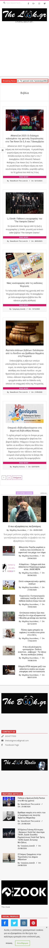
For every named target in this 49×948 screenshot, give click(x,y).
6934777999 (10, 736)
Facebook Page (12, 745)
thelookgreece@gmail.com (17, 740)
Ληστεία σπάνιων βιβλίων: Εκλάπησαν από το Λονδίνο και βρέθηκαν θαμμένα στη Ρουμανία (25, 353)
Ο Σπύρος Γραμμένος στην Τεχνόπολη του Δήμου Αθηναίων (29, 856)
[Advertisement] (24, 50)
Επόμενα (17, 477)
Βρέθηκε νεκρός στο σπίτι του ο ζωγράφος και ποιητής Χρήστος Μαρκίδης (31, 815)
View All (43, 493)
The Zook (5, 907)
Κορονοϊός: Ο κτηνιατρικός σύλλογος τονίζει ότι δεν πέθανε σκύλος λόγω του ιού (32, 598)
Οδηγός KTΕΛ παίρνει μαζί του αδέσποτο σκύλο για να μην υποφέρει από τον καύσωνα (32, 669)
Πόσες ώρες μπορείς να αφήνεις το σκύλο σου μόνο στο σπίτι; (32, 632)
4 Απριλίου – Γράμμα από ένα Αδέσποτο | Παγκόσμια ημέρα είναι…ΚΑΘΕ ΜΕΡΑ (32, 566)
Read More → (24, 177)
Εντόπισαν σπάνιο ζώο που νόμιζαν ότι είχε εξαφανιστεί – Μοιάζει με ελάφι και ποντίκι (32, 615)
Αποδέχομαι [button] (22, 943)
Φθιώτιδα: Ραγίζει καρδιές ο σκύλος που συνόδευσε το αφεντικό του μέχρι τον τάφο (32, 549)
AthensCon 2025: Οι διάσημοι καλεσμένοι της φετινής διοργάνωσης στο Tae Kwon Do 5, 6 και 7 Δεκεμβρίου (24, 138)
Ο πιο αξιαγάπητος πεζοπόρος (24, 526)
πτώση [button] (9, 943)
